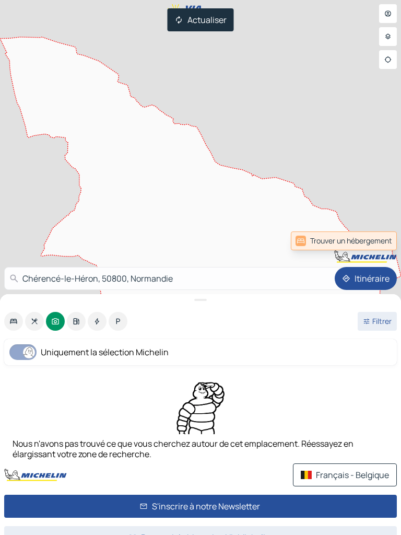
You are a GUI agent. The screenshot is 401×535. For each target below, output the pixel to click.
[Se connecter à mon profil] (388, 13)
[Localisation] (388, 59)
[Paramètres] (388, 36)
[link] (344, 240)
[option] (13, 321)
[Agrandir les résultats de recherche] (200, 300)
